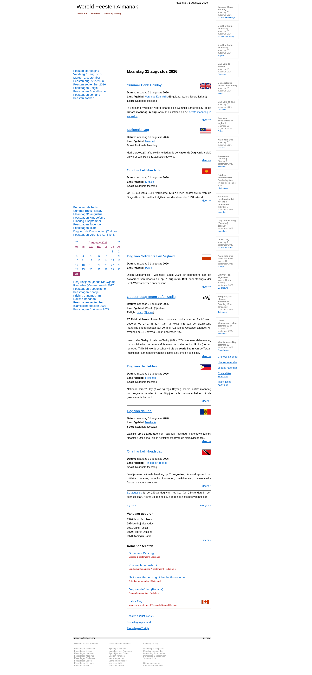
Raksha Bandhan (84, 299)
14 (105, 260)
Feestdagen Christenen (85, 658)
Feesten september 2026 (89, 84)
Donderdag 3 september (154, 656)
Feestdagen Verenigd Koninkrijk (94, 234)
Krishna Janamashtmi (87, 295)
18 (83, 265)
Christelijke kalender (224, 375)
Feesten (95, 13)
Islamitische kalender (224, 383)
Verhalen (82, 13)
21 (105, 265)
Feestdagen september (88, 302)
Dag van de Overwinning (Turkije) (95, 231)
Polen (148, 267)
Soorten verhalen (117, 656)
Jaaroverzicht (149, 658)
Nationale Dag (138, 130)
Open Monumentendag (227, 327)
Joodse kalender (227, 367)
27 (99, 269)
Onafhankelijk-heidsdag (226, 31)
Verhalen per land (117, 658)
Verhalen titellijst (116, 663)
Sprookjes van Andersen (120, 651)
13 (99, 260)
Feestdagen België (85, 88)
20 (99, 265)
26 (90, 269)
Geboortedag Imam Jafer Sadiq (151, 297)
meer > (207, 540)
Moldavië (150, 422)
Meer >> (206, 119)
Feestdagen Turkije (138, 628)
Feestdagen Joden (83, 661)
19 (90, 265)
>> (118, 241)
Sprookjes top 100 (117, 648)
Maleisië (150, 141)
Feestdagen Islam (85, 228)
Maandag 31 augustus (87, 214)
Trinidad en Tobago (156, 462)
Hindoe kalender (227, 362)
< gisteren (132, 505)
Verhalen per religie (118, 661)
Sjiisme (148, 312)
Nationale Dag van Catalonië (225, 261)
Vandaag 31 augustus (87, 74)
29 (112, 269)
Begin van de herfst (85, 207)
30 (118, 269)
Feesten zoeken (83, 98)
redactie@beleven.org (84, 638)
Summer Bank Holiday (87, 210)
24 (76, 269)
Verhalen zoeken (116, 665)
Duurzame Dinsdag (144, 555)
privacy (206, 638)
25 (83, 269)
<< (76, 241)
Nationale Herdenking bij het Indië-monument (158, 579)
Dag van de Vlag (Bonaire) (146, 591)
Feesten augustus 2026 (88, 81)
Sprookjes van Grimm (119, 653)
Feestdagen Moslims (84, 656)
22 (112, 265)
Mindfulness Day (227, 346)
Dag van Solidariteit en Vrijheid (151, 256)
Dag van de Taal (139, 411)
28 (105, 269)
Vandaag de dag (113, 13)
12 (90, 260)
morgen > (205, 505)
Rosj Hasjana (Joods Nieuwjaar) (94, 282)
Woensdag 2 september (154, 653)
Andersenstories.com (153, 665)
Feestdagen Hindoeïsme (89, 217)
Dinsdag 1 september (87, 221)
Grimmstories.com (152, 663)
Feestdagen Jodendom (88, 224)
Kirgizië (149, 181)
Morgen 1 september (86, 77)
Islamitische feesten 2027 (89, 305)
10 (76, 260)
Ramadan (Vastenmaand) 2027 (93, 285)
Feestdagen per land (86, 94)
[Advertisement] (142, 41)
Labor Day (152, 603)
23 (118, 265)
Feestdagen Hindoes (84, 663)
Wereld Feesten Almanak (86, 643)
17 (76, 265)
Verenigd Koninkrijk (156, 96)
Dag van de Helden (142, 366)
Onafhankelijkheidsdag (144, 170)
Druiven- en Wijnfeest (225, 281)
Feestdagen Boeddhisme (89, 91)
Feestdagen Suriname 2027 (91, 309)
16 (118, 260)
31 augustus (134, 492)
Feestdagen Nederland (84, 648)
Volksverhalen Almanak (120, 643)
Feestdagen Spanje (86, 292)
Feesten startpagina (86, 70)
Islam (140, 312)
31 (76, 274)
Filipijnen (150, 377)
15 (112, 260)
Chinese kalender (228, 356)
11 (83, 260)
